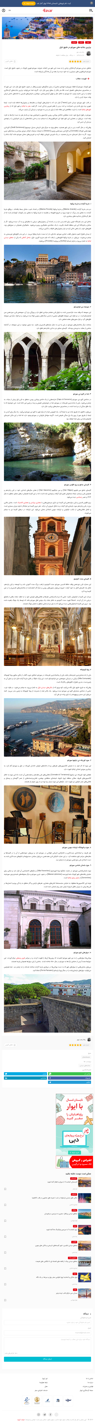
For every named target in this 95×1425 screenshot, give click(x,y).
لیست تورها (29, 3)
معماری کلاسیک (22, 502)
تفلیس (74, 1242)
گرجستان (73, 1178)
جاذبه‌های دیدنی (85, 1065)
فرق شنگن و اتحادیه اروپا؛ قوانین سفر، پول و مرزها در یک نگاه (56, 1277)
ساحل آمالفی (26, 237)
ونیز (75, 1289)
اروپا (88, 42)
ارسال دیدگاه (47, 1359)
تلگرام (88, 1082)
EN (10, 10)
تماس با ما (89, 1378)
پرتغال (74, 1210)
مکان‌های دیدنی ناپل (45, 687)
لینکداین (43, 1078)
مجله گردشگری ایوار (86, 1390)
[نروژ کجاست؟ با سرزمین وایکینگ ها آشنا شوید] (84, 1230)
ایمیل (89, 1328)
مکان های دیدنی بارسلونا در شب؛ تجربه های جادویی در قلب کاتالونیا (54, 1198)
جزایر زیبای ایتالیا (73, 877)
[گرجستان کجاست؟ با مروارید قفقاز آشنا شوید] (84, 1182)
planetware (86, 1057)
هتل (46, 1386)
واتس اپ (87, 1074)
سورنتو (74, 42)
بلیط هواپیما (43, 1382)
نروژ (75, 1226)
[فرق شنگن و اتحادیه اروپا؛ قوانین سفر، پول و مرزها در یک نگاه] (84, 1277)
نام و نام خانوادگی (85, 1318)
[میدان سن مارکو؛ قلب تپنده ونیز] (84, 1293)
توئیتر (44, 1074)
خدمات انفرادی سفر (41, 1390)
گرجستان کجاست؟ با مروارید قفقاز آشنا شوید (62, 1182)
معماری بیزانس (35, 502)
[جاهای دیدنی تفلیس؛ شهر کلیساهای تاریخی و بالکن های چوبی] (84, 1246)
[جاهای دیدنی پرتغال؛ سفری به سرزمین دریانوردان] (84, 1214)
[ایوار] (47, 10)
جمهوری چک (72, 1258)
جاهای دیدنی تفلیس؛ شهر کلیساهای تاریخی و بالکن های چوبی (56, 1245)
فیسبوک (87, 1078)
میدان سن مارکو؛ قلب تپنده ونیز (66, 1293)
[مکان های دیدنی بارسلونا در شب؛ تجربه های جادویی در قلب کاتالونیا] (84, 1198)
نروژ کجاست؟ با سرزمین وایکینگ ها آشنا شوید (61, 1229)
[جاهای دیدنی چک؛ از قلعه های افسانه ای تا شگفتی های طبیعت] (84, 1261)
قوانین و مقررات (88, 1386)
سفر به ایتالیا (26, 106)
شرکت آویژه (20, 1420)
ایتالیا (81, 42)
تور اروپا (45, 1378)
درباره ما (90, 1382)
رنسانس (79, 497)
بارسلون (74, 1194)
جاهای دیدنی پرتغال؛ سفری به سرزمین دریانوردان (60, 1213)
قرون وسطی (20, 958)
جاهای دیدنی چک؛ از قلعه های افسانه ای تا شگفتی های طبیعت (56, 1261)
